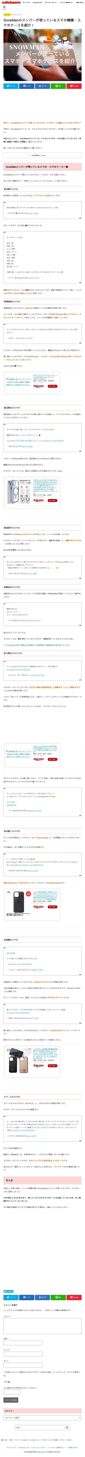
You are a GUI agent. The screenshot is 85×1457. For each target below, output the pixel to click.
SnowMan (7, 14)
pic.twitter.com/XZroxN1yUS (18, 669)
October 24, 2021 (38, 675)
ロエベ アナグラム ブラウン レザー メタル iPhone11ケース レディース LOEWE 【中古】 (45, 377)
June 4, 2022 (33, 213)
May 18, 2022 (27, 446)
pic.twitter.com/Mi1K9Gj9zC (53, 441)
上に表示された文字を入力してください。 (20, 1388)
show (43, 155)
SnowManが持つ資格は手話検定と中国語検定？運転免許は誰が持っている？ (38, 645)
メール (6, 1350)
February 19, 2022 (34, 810)
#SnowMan (11, 441)
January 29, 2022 (26, 338)
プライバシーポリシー (51, 2)
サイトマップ (26, 2)
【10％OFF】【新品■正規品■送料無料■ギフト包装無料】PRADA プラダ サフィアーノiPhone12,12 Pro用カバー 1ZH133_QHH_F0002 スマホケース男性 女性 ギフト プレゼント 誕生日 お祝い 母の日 (45, 1053)
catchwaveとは (37, 2)
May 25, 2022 (33, 1018)
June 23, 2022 (33, 278)
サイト (6, 1361)
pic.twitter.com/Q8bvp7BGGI (18, 1012)
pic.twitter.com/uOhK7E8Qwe (20, 964)
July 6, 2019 (31, 1136)
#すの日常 (20, 441)
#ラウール (37, 441)
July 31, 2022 (32, 573)
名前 (6, 1338)
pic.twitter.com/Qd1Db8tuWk (23, 1130)
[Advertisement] (42, 105)
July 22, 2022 (33, 870)
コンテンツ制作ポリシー (67, 2)
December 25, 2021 (33, 620)
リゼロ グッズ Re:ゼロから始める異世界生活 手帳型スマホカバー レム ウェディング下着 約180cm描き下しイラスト (45, 748)
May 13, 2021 (37, 970)
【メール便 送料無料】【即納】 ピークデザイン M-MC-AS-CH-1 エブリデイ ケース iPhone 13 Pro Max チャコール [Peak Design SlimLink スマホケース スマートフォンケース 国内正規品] (45, 895)
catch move (41, 1452)
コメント (7, 1316)
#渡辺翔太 (28, 441)
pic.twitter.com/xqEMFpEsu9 (31, 865)
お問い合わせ (80, 2)
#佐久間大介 (11, 805)
